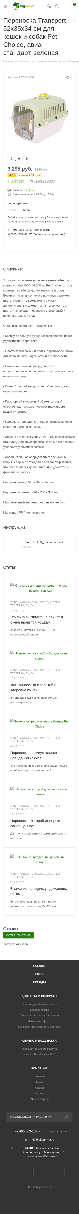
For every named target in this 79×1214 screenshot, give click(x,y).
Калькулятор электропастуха (39, 1048)
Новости (39, 1076)
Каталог (39, 966)
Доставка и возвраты (39, 996)
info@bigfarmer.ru (42, 1139)
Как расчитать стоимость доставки (39, 1026)
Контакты (39, 1093)
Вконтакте (19, 1172)
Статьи (39, 1087)
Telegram (29, 1172)
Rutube (50, 1172)
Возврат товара (39, 1009)
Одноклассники (39, 1172)
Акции (40, 974)
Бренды (39, 982)
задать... (30, 190)
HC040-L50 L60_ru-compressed (42, 542)
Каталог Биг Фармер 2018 (39, 1054)
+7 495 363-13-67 (27, 1131)
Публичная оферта (39, 1021)
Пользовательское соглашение (39, 1015)
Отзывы (39, 1082)
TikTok (60, 1172)
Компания (39, 1068)
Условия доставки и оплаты (39, 1004)
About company (39, 1099)
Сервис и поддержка (39, 1040)
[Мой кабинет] (64, 6)
